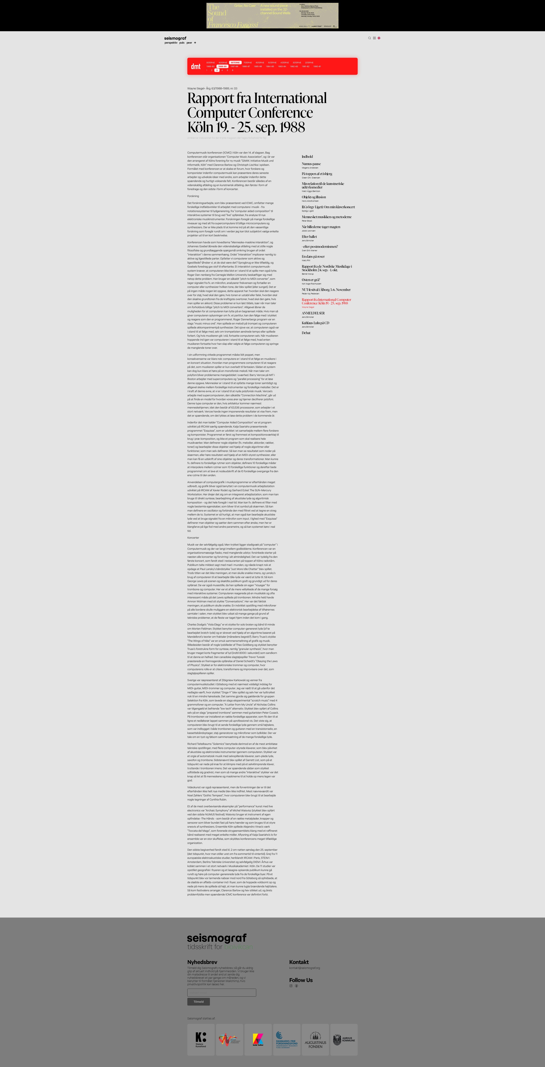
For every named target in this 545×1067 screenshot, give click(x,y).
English (379, 38)
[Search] (369, 38)
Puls (181, 42)
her (222, 984)
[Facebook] (296, 986)
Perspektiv (171, 42)
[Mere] (195, 42)
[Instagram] (291, 986)
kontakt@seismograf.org (304, 968)
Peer (189, 42)
